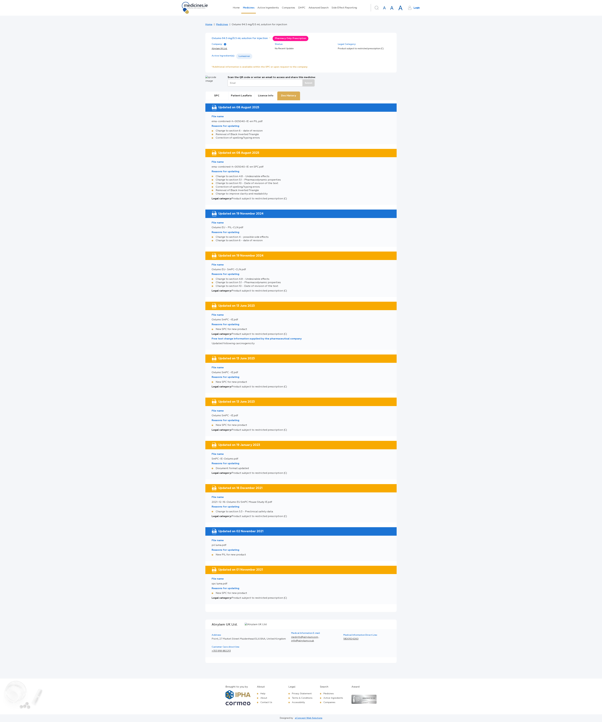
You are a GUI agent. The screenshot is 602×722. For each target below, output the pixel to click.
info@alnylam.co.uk (302, 641)
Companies (288, 8)
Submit (308, 83)
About (263, 698)
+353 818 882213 (221, 651)
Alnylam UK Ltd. (219, 49)
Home (236, 8)
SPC (216, 96)
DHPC (301, 8)
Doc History (288, 96)
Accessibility (298, 702)
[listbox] (244, 56)
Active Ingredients (268, 8)
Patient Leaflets (241, 96)
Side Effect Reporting (344, 8)
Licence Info (265, 96)
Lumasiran (244, 56)
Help (262, 694)
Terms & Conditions (302, 698)
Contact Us (266, 702)
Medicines (248, 8)
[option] (244, 56)
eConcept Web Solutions (308, 718)
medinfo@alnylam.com (304, 637)
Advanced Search (319, 8)
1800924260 (350, 639)
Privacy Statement (302, 694)
